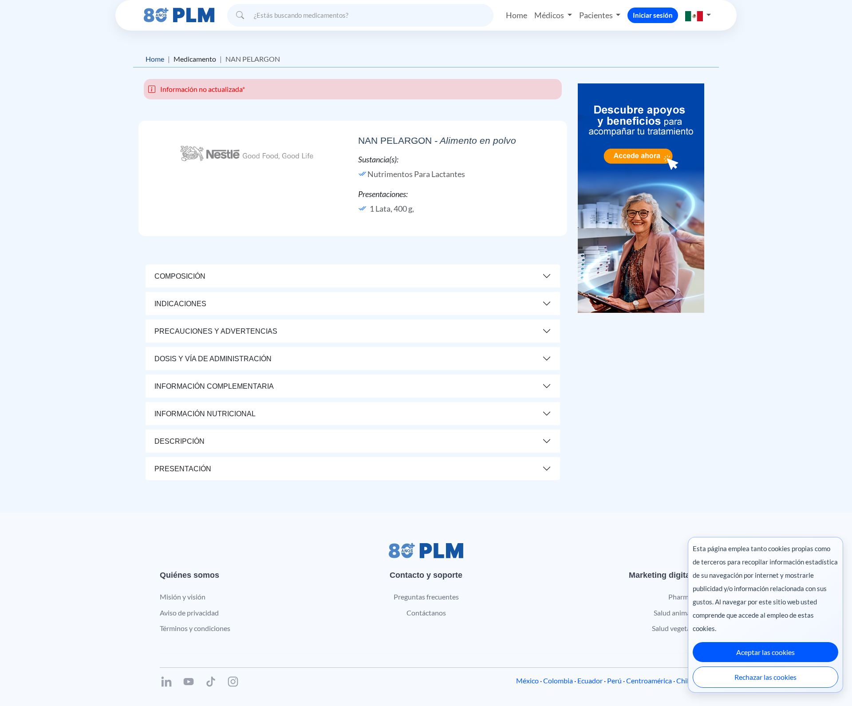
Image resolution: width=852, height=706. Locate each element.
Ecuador (590, 680)
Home (516, 15)
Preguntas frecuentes (426, 596)
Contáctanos (426, 612)
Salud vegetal (672, 628)
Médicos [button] (549, 15)
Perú (614, 680)
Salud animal (673, 612)
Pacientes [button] (596, 15)
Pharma (680, 596)
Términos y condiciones (195, 628)
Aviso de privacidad (189, 612)
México (527, 680)
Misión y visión (182, 596)
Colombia (558, 680)
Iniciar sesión (653, 15)
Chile (684, 680)
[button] (698, 15)
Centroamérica (649, 680)
